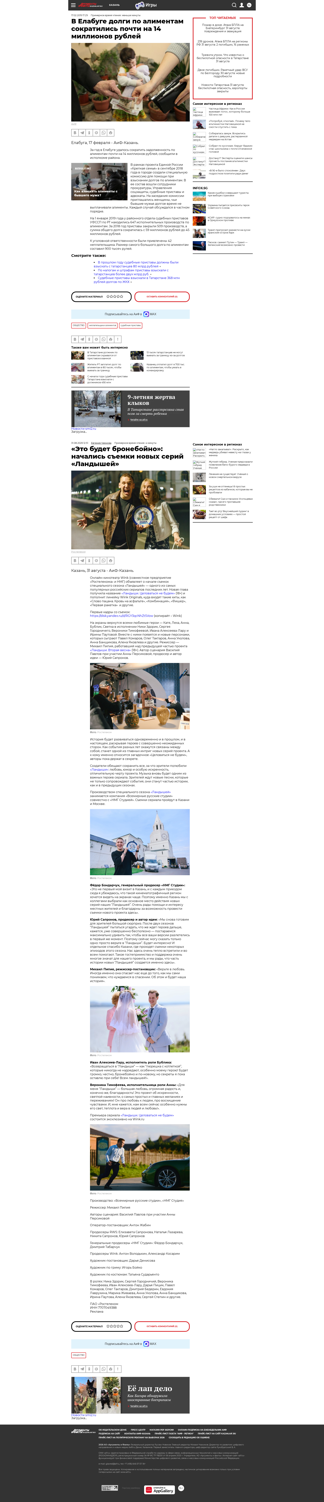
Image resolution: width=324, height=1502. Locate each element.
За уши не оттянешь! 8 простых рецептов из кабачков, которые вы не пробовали (231, 489)
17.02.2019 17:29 (79, 15)
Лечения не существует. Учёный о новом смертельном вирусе (228, 475)
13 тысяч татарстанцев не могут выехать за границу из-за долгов (166, 354)
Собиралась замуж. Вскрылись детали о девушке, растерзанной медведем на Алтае (228, 136)
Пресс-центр (138, 1430)
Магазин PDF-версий (162, 1430)
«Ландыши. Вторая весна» (110, 650)
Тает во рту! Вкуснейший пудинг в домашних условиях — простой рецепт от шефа (229, 514)
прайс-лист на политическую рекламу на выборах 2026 (131, 1437)
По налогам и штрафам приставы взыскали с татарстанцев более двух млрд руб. (131, 272)
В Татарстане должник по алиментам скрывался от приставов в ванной (102, 355)
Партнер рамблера (131, 1488)
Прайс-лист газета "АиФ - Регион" (174, 1433)
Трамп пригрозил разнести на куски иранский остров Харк (229, 231)
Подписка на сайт (109, 1433)
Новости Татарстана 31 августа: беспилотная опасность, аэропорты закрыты (222, 88)
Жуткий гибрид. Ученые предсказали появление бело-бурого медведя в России (231, 464)
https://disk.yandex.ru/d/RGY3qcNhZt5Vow (121, 616)
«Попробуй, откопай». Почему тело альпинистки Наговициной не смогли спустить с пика (229, 124)
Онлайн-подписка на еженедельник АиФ (202, 1430)
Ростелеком (78, 551)
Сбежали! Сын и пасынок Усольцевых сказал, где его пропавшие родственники (231, 501)
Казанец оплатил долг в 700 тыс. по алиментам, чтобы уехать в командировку (166, 367)
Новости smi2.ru (83, 428)
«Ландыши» (99, 769)
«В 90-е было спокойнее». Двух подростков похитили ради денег (228, 172)
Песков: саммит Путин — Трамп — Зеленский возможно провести (228, 243)
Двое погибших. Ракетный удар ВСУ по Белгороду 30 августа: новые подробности (223, 73)
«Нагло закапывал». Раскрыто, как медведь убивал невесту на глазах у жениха (230, 452)
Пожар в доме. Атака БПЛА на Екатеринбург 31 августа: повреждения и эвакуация (223, 28)
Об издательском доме (113, 1430)
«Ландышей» (161, 792)
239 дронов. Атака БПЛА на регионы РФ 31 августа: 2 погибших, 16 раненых (222, 43)
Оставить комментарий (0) (162, 296)
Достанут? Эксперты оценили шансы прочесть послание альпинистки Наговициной (230, 161)
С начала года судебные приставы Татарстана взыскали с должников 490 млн (107, 379)
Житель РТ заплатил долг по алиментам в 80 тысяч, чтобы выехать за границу (104, 367)
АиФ (73, 123)
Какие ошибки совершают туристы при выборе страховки (228, 194)
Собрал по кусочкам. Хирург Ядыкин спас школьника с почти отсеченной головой (230, 148)
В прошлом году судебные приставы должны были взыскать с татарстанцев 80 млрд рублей (136, 264)
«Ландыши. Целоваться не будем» (148, 593)
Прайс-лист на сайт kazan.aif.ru (217, 1433)
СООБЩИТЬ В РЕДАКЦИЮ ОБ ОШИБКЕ (189, 1437)
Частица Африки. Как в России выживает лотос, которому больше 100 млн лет (229, 111)
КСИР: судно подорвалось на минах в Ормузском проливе (229, 219)
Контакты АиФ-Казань (137, 1433)
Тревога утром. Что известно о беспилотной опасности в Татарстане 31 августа (223, 58)
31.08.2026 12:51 (79, 443)
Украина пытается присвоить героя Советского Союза (228, 206)
